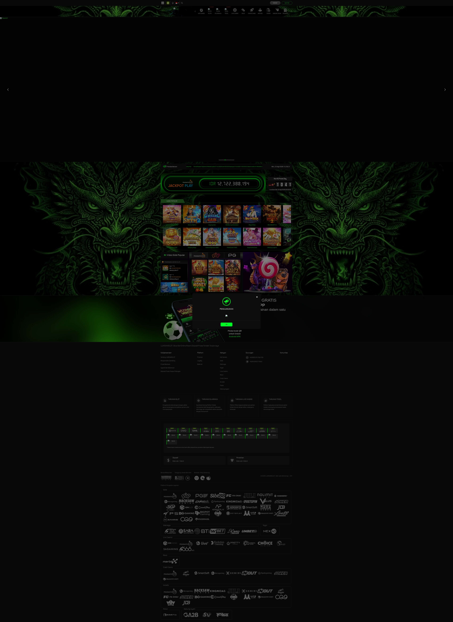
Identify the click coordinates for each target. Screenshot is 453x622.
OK (226, 324)
